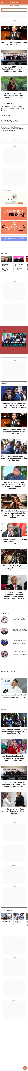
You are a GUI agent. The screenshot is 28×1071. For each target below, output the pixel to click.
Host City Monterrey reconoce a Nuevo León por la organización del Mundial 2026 (14, 731)
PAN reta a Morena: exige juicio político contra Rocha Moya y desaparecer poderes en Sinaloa (14, 405)
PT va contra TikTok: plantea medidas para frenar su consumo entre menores (14, 568)
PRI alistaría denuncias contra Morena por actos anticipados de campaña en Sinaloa (20, 654)
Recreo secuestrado (18, 922)
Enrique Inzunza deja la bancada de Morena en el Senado (14, 43)
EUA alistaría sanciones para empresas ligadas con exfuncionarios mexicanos (19, 642)
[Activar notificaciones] (25, 1068)
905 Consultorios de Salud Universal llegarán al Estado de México (12, 121)
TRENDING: (5, 10)
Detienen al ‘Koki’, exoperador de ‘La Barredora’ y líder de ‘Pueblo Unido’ (6, 267)
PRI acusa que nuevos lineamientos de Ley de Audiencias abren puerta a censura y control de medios (14, 595)
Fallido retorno (6, 115)
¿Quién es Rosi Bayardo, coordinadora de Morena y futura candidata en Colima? (14, 95)
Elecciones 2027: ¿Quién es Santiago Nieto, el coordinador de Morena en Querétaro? (14, 69)
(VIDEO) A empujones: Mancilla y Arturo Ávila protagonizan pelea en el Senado (14, 458)
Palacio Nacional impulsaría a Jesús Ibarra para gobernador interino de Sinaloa (20, 630)
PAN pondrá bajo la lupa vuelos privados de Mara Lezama (19, 619)
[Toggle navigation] (2, 2)
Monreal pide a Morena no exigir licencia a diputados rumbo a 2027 (14, 541)
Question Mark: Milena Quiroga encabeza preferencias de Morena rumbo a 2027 (14, 758)
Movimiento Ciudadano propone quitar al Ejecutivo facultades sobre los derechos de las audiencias (14, 514)
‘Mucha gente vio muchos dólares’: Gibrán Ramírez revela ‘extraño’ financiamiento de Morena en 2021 (14, 485)
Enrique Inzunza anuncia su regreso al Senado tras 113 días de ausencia (14, 431)
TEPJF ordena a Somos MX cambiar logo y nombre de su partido (19, 266)
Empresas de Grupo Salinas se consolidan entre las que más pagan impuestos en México (12, 128)
